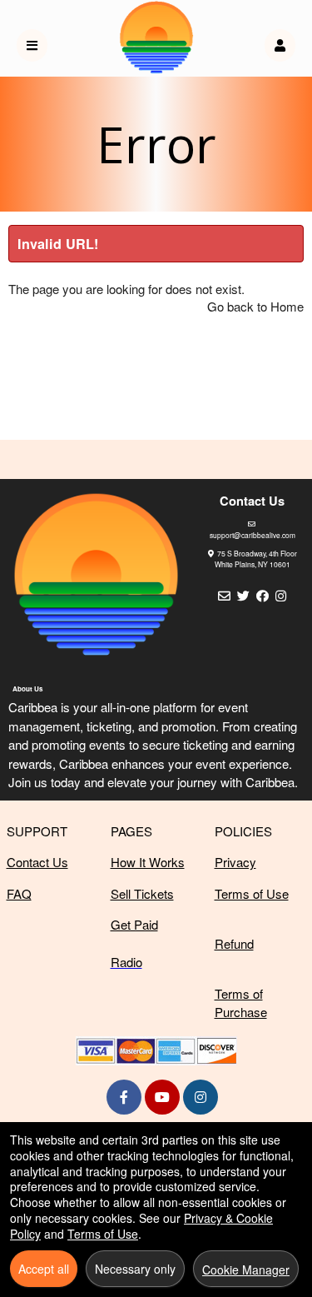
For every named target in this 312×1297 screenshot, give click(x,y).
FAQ (19, 893)
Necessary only (135, 1268)
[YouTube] (162, 1096)
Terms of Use (252, 893)
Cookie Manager (246, 1269)
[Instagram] (200, 1096)
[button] (280, 45)
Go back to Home (255, 306)
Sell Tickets (142, 893)
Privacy (235, 861)
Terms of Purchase (241, 1003)
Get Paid (134, 924)
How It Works (148, 861)
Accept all (43, 1268)
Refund (234, 943)
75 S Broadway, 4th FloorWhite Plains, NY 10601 (255, 558)
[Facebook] (124, 1096)
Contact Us (37, 861)
